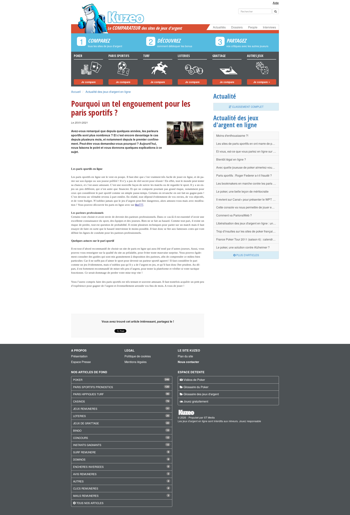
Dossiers (237, 27)
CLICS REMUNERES (85, 488)
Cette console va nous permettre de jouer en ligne (247, 207)
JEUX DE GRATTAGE (86, 423)
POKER (77, 380)
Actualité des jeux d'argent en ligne (108, 92)
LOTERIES (79, 416)
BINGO (77, 430)
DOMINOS (79, 459)
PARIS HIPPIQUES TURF (88, 394)
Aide (276, 3)
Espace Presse (81, 362)
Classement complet (247, 106)
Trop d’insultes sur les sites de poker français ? (246, 231)
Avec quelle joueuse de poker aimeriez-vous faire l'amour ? (247, 167)
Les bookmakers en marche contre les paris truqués (247, 183)
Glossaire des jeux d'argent (201, 394)
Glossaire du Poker (196, 387)
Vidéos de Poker (194, 380)
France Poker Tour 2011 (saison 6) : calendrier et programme (247, 239)
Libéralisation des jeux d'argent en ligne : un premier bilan (247, 223)
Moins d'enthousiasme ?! (232, 135)
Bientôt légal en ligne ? (231, 159)
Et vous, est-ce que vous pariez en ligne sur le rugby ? (247, 151)
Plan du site (185, 356)
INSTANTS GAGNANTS (87, 445)
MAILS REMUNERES (86, 496)
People (252, 27)
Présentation (79, 356)
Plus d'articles (247, 255)
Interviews (269, 27)
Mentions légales (136, 362)
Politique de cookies (138, 356)
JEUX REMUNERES (85, 409)
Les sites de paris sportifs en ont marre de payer (247, 143)
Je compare (88, 82)
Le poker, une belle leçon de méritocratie (242, 191)
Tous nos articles (90, 503)
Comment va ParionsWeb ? (234, 215)
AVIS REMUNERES (85, 474)
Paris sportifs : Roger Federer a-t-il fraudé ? (244, 175)
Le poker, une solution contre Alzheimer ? (243, 247)
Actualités (219, 27)
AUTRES (78, 481)
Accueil (76, 92)
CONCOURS (80, 438)
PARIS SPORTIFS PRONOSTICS (93, 387)
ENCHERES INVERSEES (88, 467)
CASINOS (79, 401)
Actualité (224, 96)
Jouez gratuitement (196, 401)
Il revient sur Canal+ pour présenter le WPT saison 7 (247, 199)
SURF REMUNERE (84, 452)
